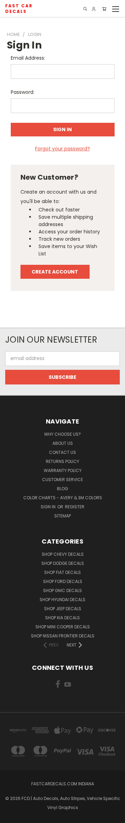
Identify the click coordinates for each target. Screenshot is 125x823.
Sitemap (62, 516)
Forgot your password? (62, 148)
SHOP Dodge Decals (62, 563)
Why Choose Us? (62, 434)
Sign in (49, 507)
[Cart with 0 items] (104, 9)
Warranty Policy (63, 470)
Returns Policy (62, 461)
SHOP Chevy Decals (63, 554)
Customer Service (62, 479)
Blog (62, 489)
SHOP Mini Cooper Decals (62, 627)
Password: (22, 92)
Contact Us (62, 452)
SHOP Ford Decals (62, 581)
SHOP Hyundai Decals (62, 600)
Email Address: (28, 57)
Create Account (55, 271)
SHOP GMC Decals (62, 590)
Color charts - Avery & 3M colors (62, 498)
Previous (11, 816)
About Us (62, 443)
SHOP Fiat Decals (62, 572)
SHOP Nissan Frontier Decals (62, 636)
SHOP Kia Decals (62, 618)
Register (74, 507)
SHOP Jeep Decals (62, 609)
